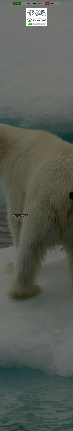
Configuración (42, 23)
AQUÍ (30, 16)
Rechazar (35, 23)
